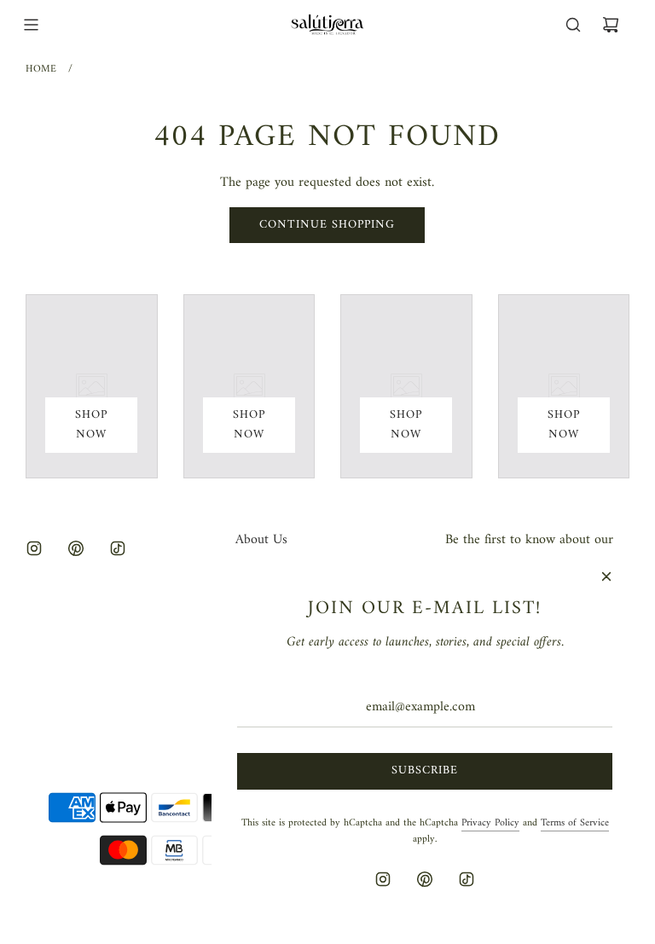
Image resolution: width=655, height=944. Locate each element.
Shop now (91, 424)
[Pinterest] (76, 548)
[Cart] (610, 24)
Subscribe (424, 770)
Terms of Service (575, 823)
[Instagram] (34, 548)
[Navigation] (30, 24)
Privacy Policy (490, 823)
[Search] (573, 24)
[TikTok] (117, 548)
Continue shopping (327, 224)
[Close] (606, 576)
